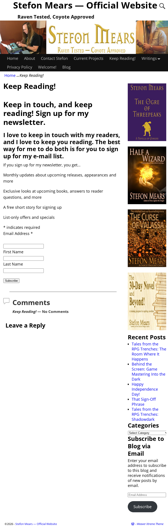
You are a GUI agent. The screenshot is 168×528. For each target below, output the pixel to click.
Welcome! (47, 67)
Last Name (13, 264)
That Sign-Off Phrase (144, 402)
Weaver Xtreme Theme (150, 524)
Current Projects (88, 58)
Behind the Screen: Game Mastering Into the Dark (148, 371)
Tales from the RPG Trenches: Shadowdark (145, 414)
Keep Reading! (122, 58)
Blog (66, 67)
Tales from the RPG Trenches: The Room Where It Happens (149, 351)
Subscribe (142, 506)
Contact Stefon (54, 58)
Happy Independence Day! (145, 389)
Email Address (18, 233)
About (29, 58)
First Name (13, 251)
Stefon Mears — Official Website (36, 524)
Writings (149, 58)
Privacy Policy (19, 67)
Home (12, 58)
